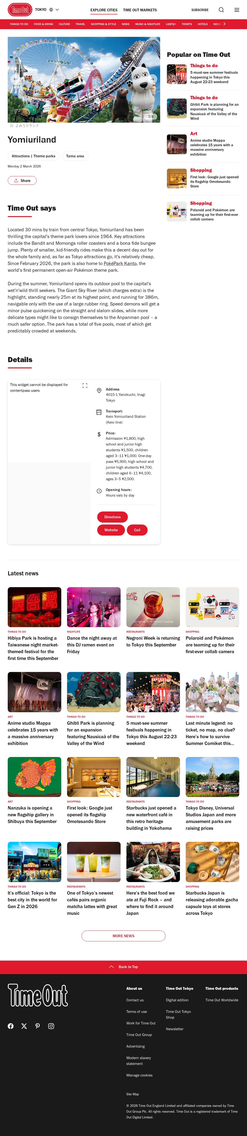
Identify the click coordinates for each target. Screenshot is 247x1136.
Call (137, 530)
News (126, 24)
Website (111, 530)
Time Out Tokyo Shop (178, 1015)
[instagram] (51, 1026)
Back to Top (128, 967)
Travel (80, 24)
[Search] (221, 10)
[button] (85, 385)
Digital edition (177, 1001)
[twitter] (24, 1026)
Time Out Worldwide (222, 1001)
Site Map (132, 1094)
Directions (112, 517)
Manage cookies (139, 1076)
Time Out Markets (140, 11)
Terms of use (136, 1012)
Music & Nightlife (147, 24)
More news (123, 936)
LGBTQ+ (171, 24)
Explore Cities (103, 11)
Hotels (203, 24)
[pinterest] (38, 1026)
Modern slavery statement (138, 1061)
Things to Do (19, 24)
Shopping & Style (103, 24)
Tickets (187, 24)
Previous (15, 79)
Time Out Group (139, 1035)
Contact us (135, 1001)
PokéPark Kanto (120, 264)
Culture (64, 24)
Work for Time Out (141, 1024)
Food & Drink (43, 24)
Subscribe (200, 10)
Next (152, 79)
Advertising (135, 1047)
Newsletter (174, 1029)
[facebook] (11, 1026)
